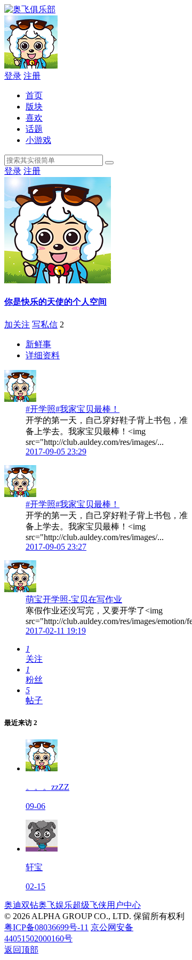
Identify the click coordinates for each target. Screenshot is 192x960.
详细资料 (43, 355)
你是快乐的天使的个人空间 (55, 301)
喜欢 (34, 117)
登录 (12, 75)
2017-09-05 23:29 (56, 451)
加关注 (17, 324)
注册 (32, 75)
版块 (34, 106)
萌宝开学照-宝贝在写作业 (74, 599)
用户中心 (124, 905)
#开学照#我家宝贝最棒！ (72, 409)
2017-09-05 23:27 (56, 546)
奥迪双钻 (21, 905)
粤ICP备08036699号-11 (46, 927)
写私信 (45, 324)
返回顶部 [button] (21, 949)
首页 (34, 95)
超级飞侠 (90, 905)
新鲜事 (38, 344)
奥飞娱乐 (55, 905)
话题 (34, 128)
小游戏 (38, 140)
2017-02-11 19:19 (56, 630)
